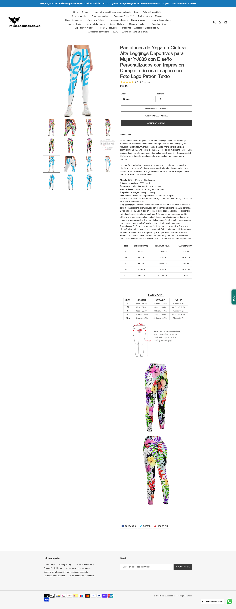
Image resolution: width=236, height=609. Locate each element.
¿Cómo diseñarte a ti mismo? (82, 575)
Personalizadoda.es (167, 596)
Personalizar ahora (156, 116)
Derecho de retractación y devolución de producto (66, 572)
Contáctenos (49, 564)
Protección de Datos (53, 568)
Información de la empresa (78, 568)
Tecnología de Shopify (184, 596)
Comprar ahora (156, 123)
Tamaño (160, 94)
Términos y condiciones (54, 575)
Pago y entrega (66, 564)
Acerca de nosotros (85, 564)
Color (123, 94)
